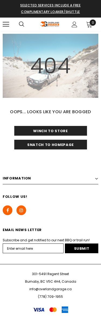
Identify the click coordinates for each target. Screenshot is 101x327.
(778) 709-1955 (50, 296)
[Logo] (50, 24)
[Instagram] (21, 210)
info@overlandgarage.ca (50, 289)
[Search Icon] (21, 24)
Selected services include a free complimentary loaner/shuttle (50, 8)
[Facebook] (7, 210)
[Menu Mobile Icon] (6, 24)
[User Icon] (74, 24)
